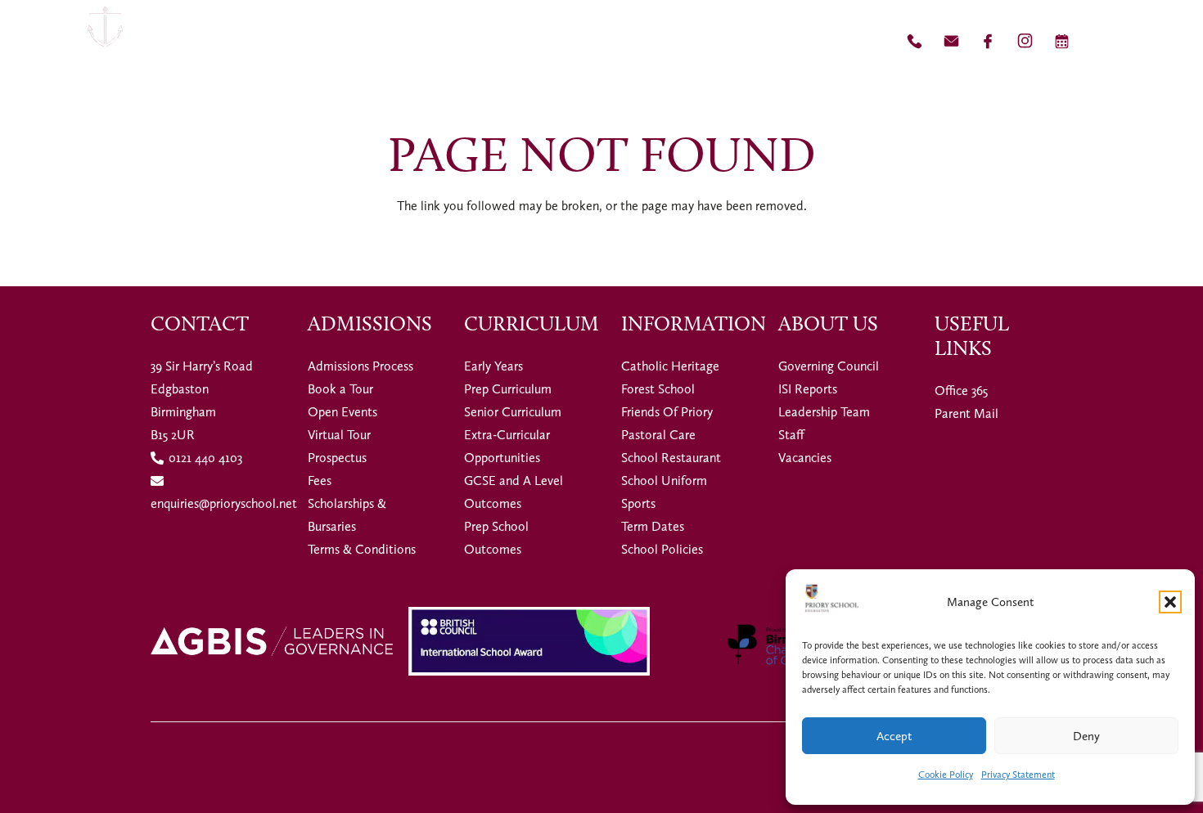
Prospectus (337, 457)
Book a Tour (340, 389)
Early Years (493, 366)
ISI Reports (807, 389)
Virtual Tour (339, 434)
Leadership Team (824, 412)
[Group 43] (914, 41)
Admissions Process (360, 366)
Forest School (658, 389)
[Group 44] (951, 41)
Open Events (342, 412)
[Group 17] (105, 41)
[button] (1170, 602)
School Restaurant (671, 457)
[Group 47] (1025, 41)
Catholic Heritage (670, 366)
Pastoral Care (658, 434)
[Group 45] (988, 41)
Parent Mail (966, 413)
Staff (791, 434)
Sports (638, 503)
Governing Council (828, 366)
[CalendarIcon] (1062, 41)
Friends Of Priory (667, 412)
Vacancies (804, 457)
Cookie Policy (945, 774)
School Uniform (664, 480)
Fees (319, 480)
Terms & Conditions (362, 549)
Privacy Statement (1018, 774)
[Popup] (1158, 41)
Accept (894, 736)
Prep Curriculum (508, 389)
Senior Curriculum (512, 412)
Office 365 (961, 390)
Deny (1086, 736)
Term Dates (652, 526)
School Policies (662, 549)
